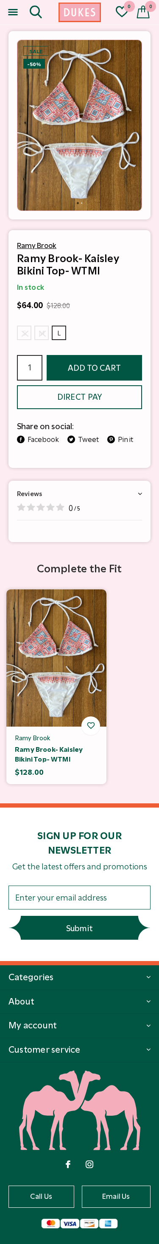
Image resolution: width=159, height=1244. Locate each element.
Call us (41, 1196)
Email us (116, 1196)
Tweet (88, 439)
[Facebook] (68, 1164)
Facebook (43, 439)
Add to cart (94, 368)
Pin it (125, 439)
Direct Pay (79, 397)
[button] (12, 12)
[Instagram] (89, 1164)
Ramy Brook (36, 245)
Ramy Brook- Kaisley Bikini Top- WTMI (49, 754)
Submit (79, 928)
